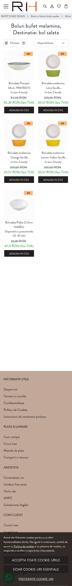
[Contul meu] (52, 6)
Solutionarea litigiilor (16, 505)
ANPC (8, 498)
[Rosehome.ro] (25, 6)
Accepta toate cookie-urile (36, 560)
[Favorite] (59, 6)
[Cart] (66, 6)
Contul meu (11, 525)
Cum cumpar (12, 437)
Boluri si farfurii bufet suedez (45, 16)
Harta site (10, 491)
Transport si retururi (16, 457)
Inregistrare (11, 532)
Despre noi (10, 389)
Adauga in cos (19, 110)
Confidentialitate (14, 403)
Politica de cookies (24, 546)
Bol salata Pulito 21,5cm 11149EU (19, 224)
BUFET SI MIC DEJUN (13, 16)
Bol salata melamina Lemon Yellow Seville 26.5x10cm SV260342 (53, 155)
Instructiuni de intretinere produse (25, 416)
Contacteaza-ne (14, 477)
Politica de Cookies (15, 410)
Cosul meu (10, 443)
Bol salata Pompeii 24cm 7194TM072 (19, 85)
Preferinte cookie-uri (36, 579)
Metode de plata (14, 450)
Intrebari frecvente (15, 484)
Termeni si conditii (15, 396)
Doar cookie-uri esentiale (36, 569)
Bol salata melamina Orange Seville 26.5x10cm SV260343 (19, 155)
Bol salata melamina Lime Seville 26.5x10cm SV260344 (53, 85)
